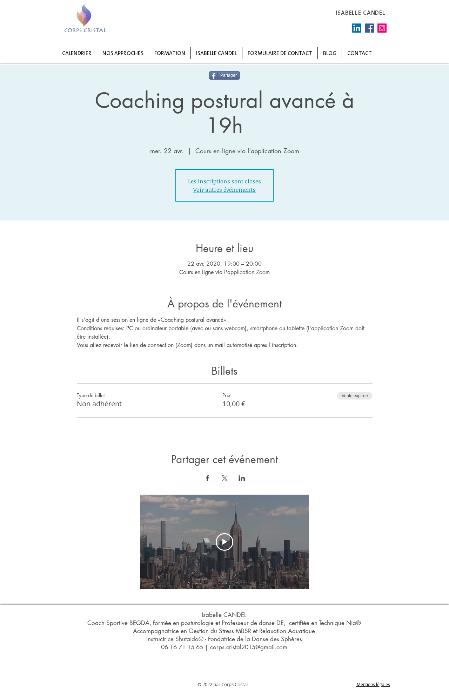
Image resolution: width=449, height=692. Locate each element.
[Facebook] (369, 28)
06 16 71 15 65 (182, 647)
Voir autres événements (224, 190)
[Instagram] (382, 28)
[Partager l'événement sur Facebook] (207, 478)
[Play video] (224, 542)
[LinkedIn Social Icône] (356, 28)
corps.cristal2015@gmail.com (248, 647)
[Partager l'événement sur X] (224, 478)
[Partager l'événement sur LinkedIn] (242, 478)
